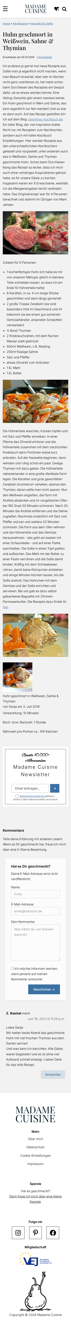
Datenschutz (35, 1147)
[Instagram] (18, 1232)
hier (5, 607)
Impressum (35, 1164)
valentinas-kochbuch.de (45, 119)
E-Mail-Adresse (22, 904)
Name (15, 887)
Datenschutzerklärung (32, 796)
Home (6, 23)
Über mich (35, 1139)
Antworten (53, 1074)
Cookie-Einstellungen (35, 1155)
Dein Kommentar (23, 922)
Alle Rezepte (20, 23)
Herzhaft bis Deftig (41, 23)
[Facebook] (53, 1232)
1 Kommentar (44, 57)
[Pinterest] (35, 1232)
